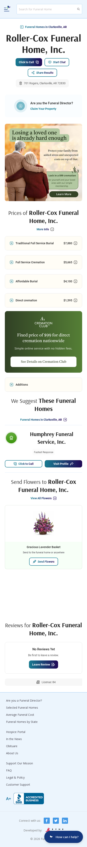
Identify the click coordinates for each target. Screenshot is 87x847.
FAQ (9, 770)
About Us (12, 753)
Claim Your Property (43, 108)
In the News (14, 739)
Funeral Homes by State (22, 722)
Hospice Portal (15, 732)
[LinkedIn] (65, 821)
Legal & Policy (15, 777)
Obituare (11, 746)
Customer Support (18, 784)
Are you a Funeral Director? (24, 700)
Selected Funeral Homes (22, 707)
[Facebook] (47, 821)
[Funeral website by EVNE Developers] (54, 830)
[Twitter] (56, 821)
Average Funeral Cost (20, 715)
